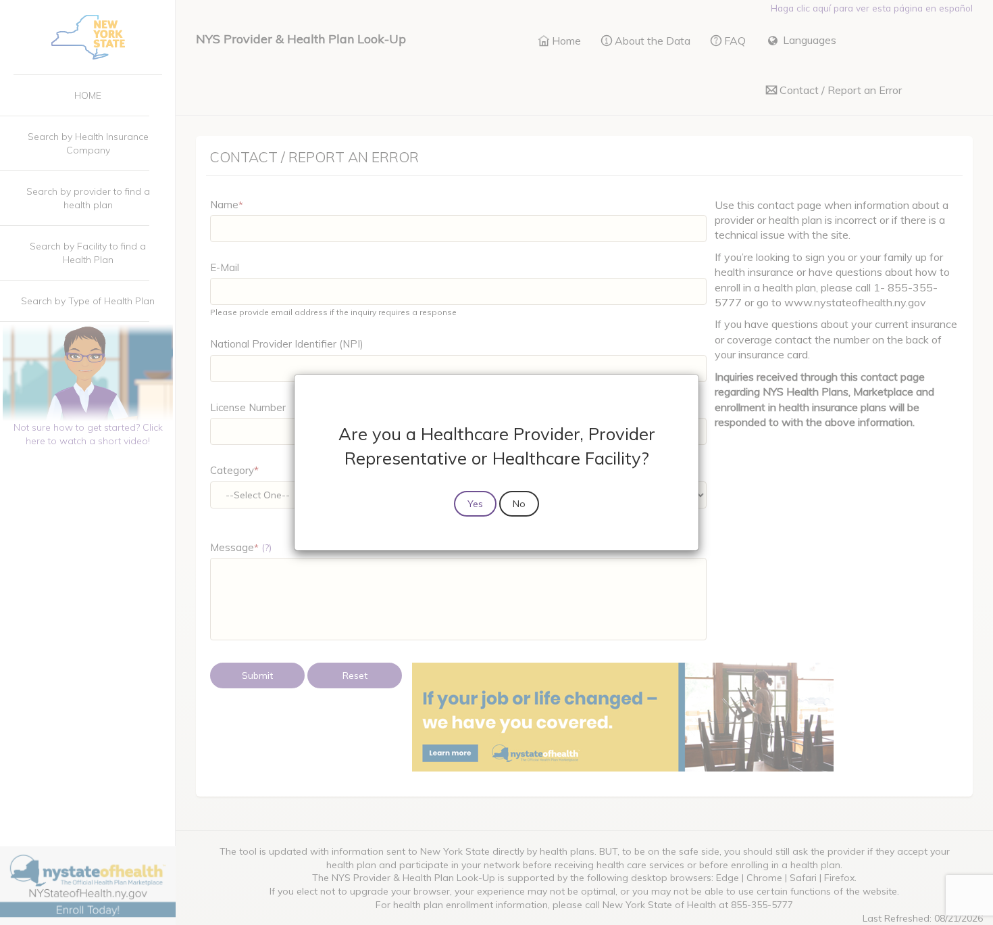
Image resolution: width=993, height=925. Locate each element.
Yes (475, 504)
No (519, 504)
